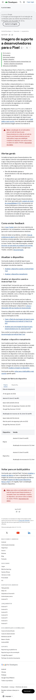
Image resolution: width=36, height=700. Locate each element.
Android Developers (6, 31)
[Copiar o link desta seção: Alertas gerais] (17, 154)
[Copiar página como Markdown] (27, 47)
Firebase (3, 675)
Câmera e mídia (5, 575)
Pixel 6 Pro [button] (15, 385)
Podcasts (3, 559)
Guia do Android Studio (8, 631)
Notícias (3, 553)
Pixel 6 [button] (6, 385)
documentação (18, 250)
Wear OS (3, 591)
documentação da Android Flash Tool (13, 334)
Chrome (3, 672)
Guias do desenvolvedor (8, 634)
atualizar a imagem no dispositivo (18, 368)
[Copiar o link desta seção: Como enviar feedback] (26, 224)
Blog (2, 556)
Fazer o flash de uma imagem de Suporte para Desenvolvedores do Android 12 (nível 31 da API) (19, 321)
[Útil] (9, 34)
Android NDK (5, 642)
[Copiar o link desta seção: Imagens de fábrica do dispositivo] (28, 379)
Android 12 (4, 620)
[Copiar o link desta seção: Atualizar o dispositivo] (25, 257)
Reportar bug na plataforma (9, 649)
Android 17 (4, 606)
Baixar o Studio (5, 639)
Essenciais (16, 31)
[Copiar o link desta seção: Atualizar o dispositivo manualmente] (32, 340)
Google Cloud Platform (7, 678)
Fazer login (30, 2)
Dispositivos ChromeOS (7, 593)
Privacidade (4, 577)
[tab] (5, 385)
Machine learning (6, 569)
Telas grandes (5, 588)
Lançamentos (25, 31)
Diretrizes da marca (21, 687)
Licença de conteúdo (24, 520)
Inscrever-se (28, 691)
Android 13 (4, 618)
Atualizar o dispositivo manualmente (16, 274)
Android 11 (4, 623)
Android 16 (4, 609)
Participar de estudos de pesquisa (10, 658)
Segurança (4, 548)
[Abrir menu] (3, 2)
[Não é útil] (12, 34)
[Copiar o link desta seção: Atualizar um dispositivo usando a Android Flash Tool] (18, 282)
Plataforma (6, 7)
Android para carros (6, 596)
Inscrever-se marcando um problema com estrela (17, 245)
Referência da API (6, 636)
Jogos (3, 566)
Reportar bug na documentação (10, 652)
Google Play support (6, 655)
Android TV (4, 599)
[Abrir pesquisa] (21, 2)
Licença (12, 687)
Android (3, 542)
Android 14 (4, 615)
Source (3, 550)
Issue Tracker (9, 227)
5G (2, 580)
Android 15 (4, 612)
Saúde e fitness (5, 572)
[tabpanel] (18, 407)
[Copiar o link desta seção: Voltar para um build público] (31, 470)
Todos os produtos (7, 680)
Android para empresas (7, 545)
